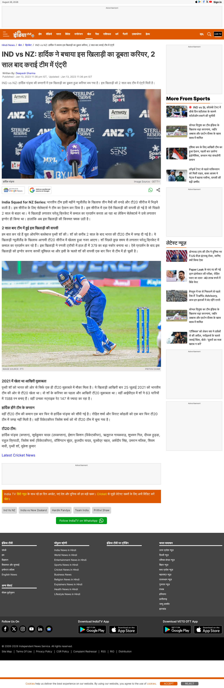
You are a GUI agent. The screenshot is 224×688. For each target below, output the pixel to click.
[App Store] (123, 629)
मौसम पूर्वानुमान (8, 592)
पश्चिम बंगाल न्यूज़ (167, 559)
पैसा (97, 34)
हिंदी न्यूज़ (22, 494)
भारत (58, 34)
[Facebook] (5, 628)
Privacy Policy (44, 651)
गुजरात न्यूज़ (164, 584)
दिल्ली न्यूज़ (164, 554)
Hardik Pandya (61, 510)
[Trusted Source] (39, 190)
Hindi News (8, 45)
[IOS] (196, 2)
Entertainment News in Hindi (70, 559)
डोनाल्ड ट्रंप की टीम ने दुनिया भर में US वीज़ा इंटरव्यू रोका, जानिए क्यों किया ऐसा (205, 256)
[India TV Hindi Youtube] (210, 2)
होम (40, 34)
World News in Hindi (65, 554)
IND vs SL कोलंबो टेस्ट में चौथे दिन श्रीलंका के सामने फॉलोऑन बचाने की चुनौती (205, 111)
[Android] (199, 2)
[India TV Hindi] (23, 34)
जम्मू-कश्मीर (164, 603)
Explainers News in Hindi (68, 584)
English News (9, 574)
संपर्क (4, 550)
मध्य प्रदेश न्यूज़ (166, 569)
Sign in (218, 2)
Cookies (30, 683)
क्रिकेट (28, 45)
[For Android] (177, 629)
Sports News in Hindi (66, 564)
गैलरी (125, 34)
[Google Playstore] (92, 629)
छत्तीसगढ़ (163, 598)
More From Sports (188, 99)
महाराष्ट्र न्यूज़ (165, 574)
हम (3, 554)
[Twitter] (14, 628)
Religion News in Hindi (66, 579)
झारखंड (162, 608)
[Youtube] (31, 628)
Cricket (102, 494)
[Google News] (13, 190)
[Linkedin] (40, 628)
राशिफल (107, 34)
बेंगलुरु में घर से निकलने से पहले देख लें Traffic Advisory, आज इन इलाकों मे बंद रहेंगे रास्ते (204, 296)
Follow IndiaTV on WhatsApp (78, 520)
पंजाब (161, 589)
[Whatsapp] (150, 190)
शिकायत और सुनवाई (10, 564)
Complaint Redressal (85, 651)
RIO (112, 651)
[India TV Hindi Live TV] (218, 34)
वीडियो (49, 34)
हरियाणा (162, 594)
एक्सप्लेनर (136, 34)
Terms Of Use (24, 651)
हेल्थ (148, 34)
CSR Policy (63, 651)
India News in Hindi (65, 550)
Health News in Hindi (66, 589)
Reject (189, 683)
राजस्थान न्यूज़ (165, 579)
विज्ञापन (5, 559)
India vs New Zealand (33, 510)
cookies (151, 683)
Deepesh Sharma (25, 73)
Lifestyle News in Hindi (67, 594)
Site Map (7, 651)
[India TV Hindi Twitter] (207, 2)
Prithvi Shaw (101, 510)
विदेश (67, 34)
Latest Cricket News (18, 455)
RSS (103, 651)
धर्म (116, 34)
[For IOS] (208, 629)
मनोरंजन (79, 34)
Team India (82, 510)
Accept (169, 683)
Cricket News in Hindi (66, 569)
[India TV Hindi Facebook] (204, 2)
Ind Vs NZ (9, 510)
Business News (62, 574)
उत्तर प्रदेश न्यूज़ (166, 550)
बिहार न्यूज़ (163, 564)
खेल (89, 34)
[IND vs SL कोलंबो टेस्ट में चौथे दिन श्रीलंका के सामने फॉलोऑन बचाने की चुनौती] (176, 111)
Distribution (125, 651)
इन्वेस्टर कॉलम (8, 569)
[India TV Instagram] (22, 628)
